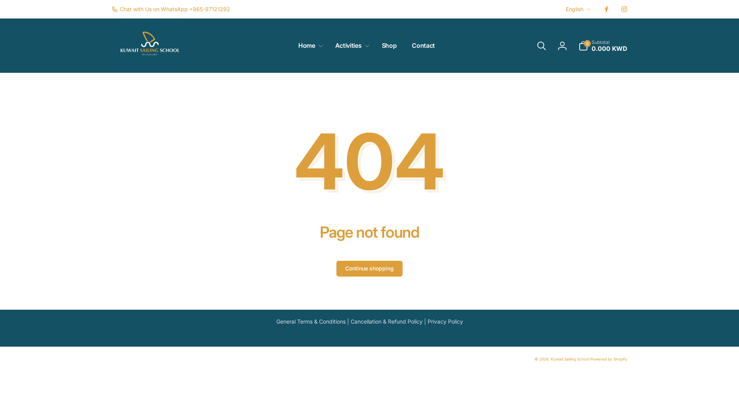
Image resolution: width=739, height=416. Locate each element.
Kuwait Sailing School (570, 359)
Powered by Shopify (608, 359)
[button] (309, 45)
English (575, 9)
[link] (171, 9)
